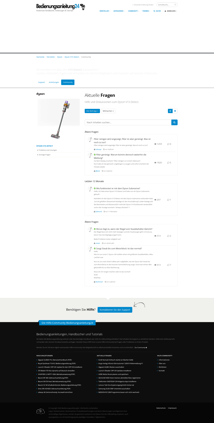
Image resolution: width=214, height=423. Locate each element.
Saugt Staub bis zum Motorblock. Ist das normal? (119, 248)
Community (133, 11)
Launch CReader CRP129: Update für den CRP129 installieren (60, 367)
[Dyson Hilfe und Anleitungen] (58, 94)
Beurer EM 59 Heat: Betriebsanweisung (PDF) (54, 381)
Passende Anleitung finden (143, 5)
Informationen (164, 360)
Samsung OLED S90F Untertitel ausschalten (114, 389)
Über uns (162, 363)
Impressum (172, 408)
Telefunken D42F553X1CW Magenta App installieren (117, 381)
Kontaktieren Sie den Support (115, 309)
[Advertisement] (107, 34)
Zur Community (140, 347)
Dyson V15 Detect (72, 57)
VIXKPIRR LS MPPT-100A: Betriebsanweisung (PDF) (56, 374)
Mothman (99, 282)
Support (41, 82)
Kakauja (98, 149)
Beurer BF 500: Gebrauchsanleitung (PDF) (53, 378)
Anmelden (171, 11)
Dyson (59, 57)
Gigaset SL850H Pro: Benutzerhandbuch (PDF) (55, 360)
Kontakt (162, 371)
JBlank (97, 171)
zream (97, 243)
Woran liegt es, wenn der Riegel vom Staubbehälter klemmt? (124, 229)
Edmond (98, 212)
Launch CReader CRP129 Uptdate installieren (114, 371)
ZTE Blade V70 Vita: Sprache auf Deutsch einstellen (56, 371)
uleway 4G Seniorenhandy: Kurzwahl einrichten (55, 392)
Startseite (40, 57)
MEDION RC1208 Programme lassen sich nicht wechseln (118, 392)
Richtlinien (162, 367)
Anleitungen (54, 82)
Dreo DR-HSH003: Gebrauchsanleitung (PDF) (54, 389)
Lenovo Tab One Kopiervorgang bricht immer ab (116, 385)
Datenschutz (161, 408)
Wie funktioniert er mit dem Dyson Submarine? (118, 188)
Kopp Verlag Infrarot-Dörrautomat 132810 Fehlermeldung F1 (120, 363)
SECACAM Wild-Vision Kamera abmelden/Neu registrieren (119, 378)
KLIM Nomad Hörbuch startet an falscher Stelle (115, 360)
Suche (158, 11)
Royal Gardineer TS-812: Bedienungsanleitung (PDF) (57, 363)
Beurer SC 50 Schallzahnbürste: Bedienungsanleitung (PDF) (59, 385)
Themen (145, 11)
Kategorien (119, 11)
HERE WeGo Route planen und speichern (113, 374)
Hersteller (104, 11)
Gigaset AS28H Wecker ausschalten (111, 367)
